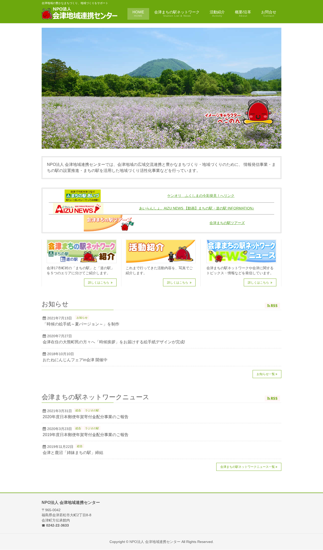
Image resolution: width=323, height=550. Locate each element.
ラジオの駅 (92, 410)
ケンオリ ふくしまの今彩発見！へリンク (200, 196)
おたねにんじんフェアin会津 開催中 (75, 360)
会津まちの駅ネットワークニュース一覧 (247, 467)
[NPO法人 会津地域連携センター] (80, 14)
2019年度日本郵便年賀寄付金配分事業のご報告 (85, 435)
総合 (78, 410)
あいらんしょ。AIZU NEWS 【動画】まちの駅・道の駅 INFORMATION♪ (196, 208)
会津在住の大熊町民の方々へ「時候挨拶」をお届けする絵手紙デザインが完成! (114, 342)
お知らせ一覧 (266, 374)
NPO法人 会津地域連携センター (154, 542)
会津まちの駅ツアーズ (227, 223)
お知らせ (82, 317)
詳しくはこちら (99, 282)
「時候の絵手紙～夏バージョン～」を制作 (81, 324)
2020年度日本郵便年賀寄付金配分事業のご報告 (85, 417)
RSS (274, 305)
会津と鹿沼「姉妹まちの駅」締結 (73, 452)
